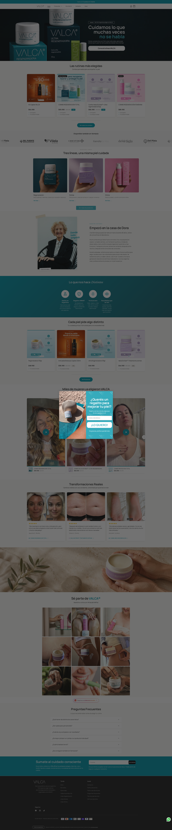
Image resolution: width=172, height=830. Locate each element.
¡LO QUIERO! (99, 425)
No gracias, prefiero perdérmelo (99, 431)
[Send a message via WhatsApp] (168, 819)
